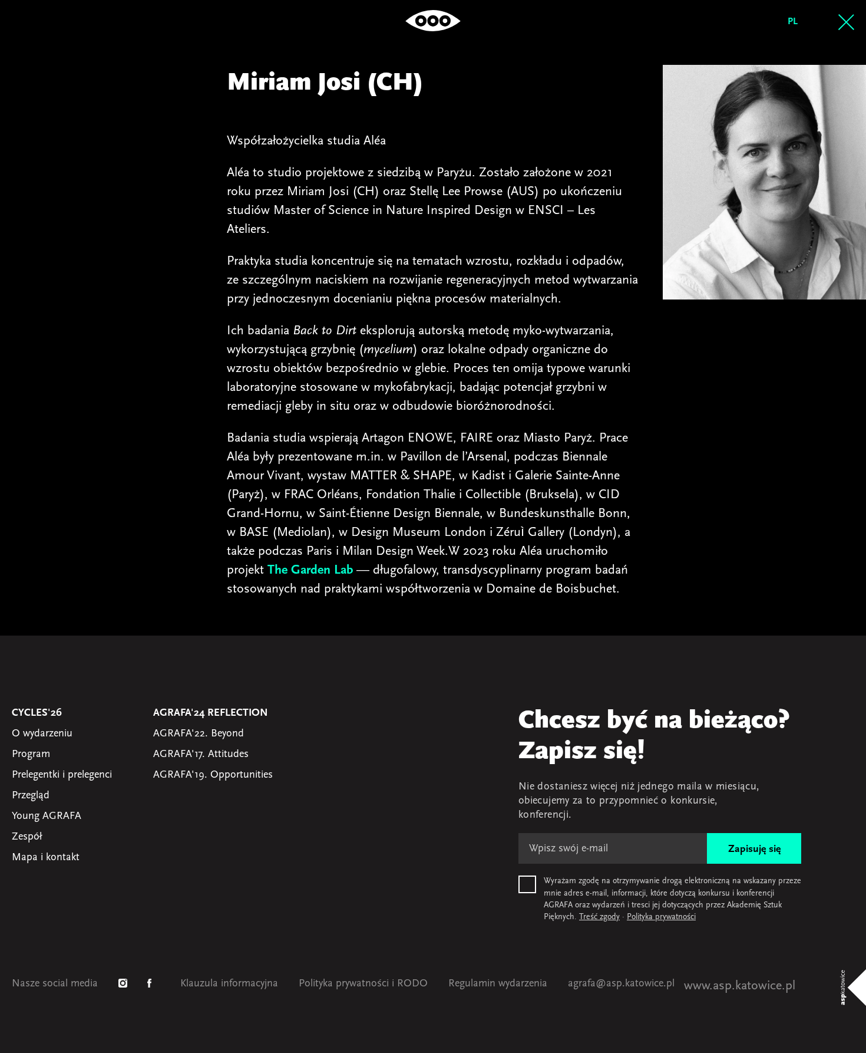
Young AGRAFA (46, 816)
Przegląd (30, 796)
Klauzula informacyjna (229, 984)
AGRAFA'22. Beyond (198, 734)
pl (793, 22)
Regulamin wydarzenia (497, 984)
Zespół (27, 837)
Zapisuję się (754, 849)
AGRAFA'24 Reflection (210, 713)
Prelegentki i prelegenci (62, 775)
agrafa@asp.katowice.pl (621, 984)
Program (31, 754)
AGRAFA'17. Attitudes (201, 754)
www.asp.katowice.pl (739, 986)
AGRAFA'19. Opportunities (213, 775)
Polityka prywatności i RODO (363, 984)
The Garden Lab (310, 570)
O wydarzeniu (42, 734)
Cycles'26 (37, 713)
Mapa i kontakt (46, 858)
